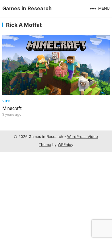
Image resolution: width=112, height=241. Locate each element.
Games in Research (27, 8)
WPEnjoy (65, 144)
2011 (6, 101)
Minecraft (12, 108)
